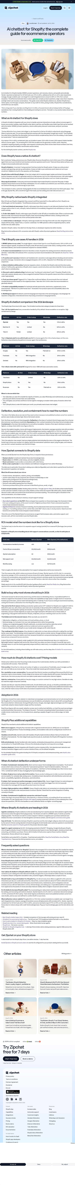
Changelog (52, 1121)
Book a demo (28, 1059)
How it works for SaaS (12, 1136)
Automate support (33, 1112)
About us (52, 1124)
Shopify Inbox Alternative (35, 1132)
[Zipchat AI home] (11, 7)
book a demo (23, 943)
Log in (45, 8)
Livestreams (52, 1112)
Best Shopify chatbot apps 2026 (13, 917)
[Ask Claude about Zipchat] (11, 1099)
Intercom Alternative (33, 1124)
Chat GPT (39, 40)
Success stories (11, 1118)
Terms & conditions (12, 1079)
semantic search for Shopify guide (17, 825)
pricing (68, 688)
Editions (51, 1115)
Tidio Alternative (32, 1127)
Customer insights (33, 1115)
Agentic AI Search (9, 507)
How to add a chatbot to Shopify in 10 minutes (17, 921)
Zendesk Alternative (33, 1118)
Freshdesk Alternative (34, 1129)
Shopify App (9, 1109)
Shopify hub (32, 149)
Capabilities (9, 1112)
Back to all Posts (38, 18)
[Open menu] (69, 8)
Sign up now (59, 1)
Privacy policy (10, 1076)
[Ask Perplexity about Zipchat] (20, 1099)
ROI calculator (10, 1127)
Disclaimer (9, 1085)
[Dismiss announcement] (71, 2)
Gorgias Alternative (33, 1121)
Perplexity (50, 40)
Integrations (9, 1115)
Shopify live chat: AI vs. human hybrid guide (16, 923)
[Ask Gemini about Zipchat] (16, 1099)
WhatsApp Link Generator (57, 1118)
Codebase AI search (12, 1142)
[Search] (65, 8)
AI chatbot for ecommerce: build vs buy (15, 919)
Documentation (10, 1129)
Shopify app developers (13, 1139)
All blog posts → (66, 953)
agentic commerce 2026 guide (60, 818)
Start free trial (55, 8)
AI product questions (10, 501)
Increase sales (31, 1109)
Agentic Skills (48, 488)
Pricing (8, 1121)
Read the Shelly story (53, 584)
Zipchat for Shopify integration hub (13, 927)
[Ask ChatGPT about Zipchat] (7, 1099)
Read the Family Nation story (54, 837)
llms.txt (8, 1088)
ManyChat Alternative (34, 1135)
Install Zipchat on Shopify (9, 943)
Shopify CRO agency (30, 799)
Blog (50, 1109)
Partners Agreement (12, 1082)
